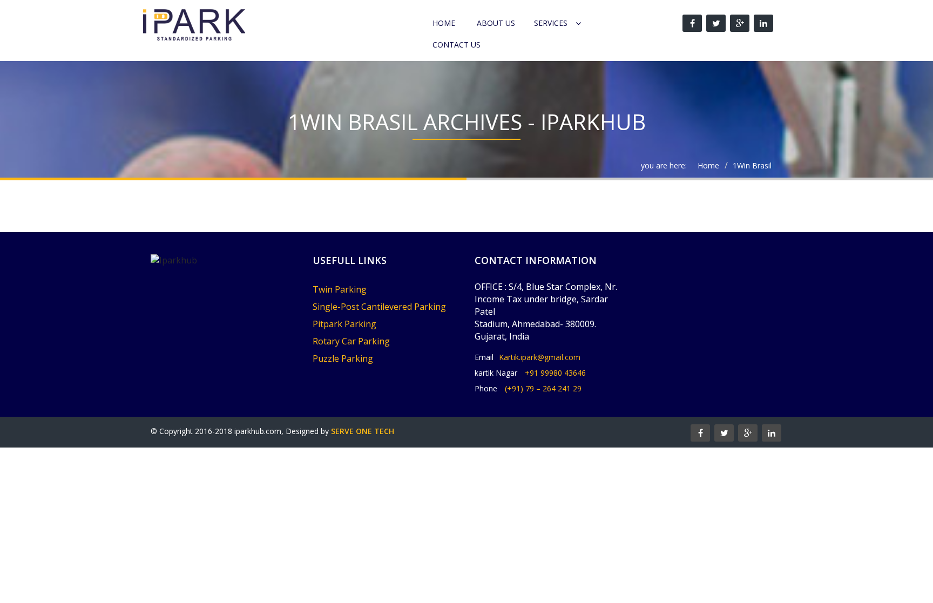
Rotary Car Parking (351, 341)
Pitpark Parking (344, 324)
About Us (496, 23)
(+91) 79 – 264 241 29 (543, 388)
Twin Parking (340, 289)
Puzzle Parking (343, 358)
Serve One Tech (362, 431)
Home (443, 23)
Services (550, 23)
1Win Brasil (752, 165)
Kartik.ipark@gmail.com (539, 357)
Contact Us (456, 44)
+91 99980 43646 (555, 373)
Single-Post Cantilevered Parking (379, 307)
